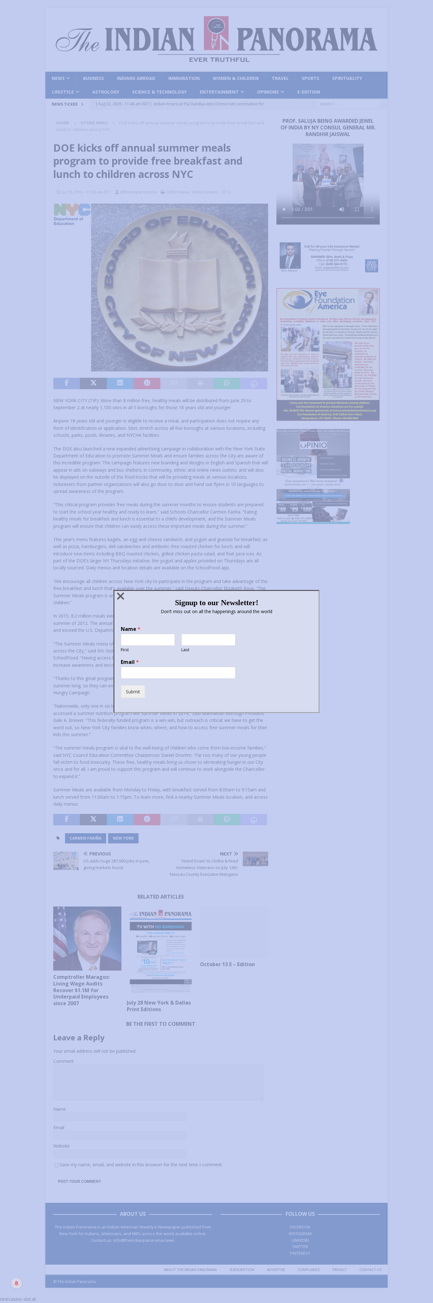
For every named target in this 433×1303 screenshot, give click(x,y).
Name (130, 629)
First (125, 649)
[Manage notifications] (16, 1283)
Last (185, 649)
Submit (133, 692)
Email (130, 662)
